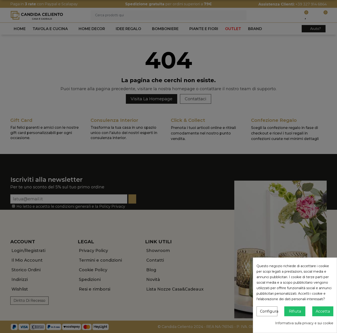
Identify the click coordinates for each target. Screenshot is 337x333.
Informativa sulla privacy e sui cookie (304, 323)
